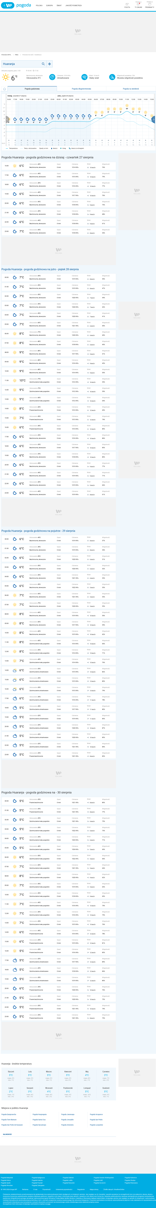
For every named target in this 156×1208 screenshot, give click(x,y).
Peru (17, 55)
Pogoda (24, 5)
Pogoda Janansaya (67, 1114)
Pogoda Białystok (7, 1178)
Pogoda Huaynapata (40, 1114)
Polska (39, 5)
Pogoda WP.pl (6, 55)
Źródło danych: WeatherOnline (113, 1189)
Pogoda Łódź (98, 1180)
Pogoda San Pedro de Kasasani (12, 1125)
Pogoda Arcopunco (96, 1114)
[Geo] (50, 63)
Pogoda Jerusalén (67, 1120)
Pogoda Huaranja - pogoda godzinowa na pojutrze (30, 530)
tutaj (48, 1204)
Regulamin (81, 1189)
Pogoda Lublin (68, 1180)
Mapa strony (94, 1189)
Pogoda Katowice (131, 1178)
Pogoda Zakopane (38, 1185)
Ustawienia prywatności (64, 1189)
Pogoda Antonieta (67, 1125)
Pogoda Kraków (37, 1180)
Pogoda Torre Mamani (8, 1120)
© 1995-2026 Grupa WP (9, 1189)
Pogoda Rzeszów (69, 1183)
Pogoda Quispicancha (8, 1114)
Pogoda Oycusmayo (39, 1125)
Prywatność (47, 1189)
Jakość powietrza (73, 5)
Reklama (25, 1189)
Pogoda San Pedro (96, 1120)
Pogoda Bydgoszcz (38, 1178)
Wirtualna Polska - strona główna (8, 5)
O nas (35, 1189)
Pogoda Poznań (37, 1183)
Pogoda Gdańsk (68, 1178)
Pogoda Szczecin (100, 1183)
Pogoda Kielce (6, 1180)
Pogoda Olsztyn (130, 1180)
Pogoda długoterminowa (81, 88)
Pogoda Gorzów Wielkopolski (104, 1178)
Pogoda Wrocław (7, 1185)
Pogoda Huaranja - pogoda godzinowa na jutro (28, 269)
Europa (49, 5)
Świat (59, 5)
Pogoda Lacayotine (96, 1125)
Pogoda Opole (5, 1183)
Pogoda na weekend (131, 88)
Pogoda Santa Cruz (39, 1120)
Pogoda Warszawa (131, 1183)
